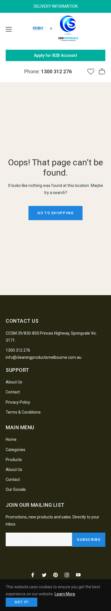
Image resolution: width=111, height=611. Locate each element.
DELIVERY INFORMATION (56, 6)
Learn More (65, 594)
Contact (13, 392)
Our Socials (16, 489)
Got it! (21, 602)
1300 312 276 (18, 350)
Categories (15, 449)
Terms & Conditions (23, 412)
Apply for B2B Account (55, 55)
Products (14, 459)
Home (11, 439)
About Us (14, 382)
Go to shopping (55, 213)
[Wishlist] (90, 71)
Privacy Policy (18, 402)
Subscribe (88, 539)
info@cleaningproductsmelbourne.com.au (43, 357)
